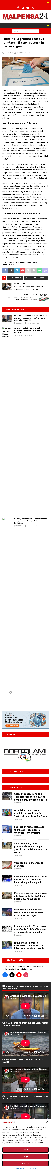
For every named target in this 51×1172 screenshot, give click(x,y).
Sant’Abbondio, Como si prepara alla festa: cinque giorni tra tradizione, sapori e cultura (30, 848)
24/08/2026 (19, 803)
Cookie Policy (18, 1169)
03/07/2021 (19, 526)
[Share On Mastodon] (45, 270)
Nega (25, 1156)
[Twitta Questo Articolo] (11, 270)
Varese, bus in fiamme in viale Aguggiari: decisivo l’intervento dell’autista (28, 330)
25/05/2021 (19, 323)
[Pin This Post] (22, 270)
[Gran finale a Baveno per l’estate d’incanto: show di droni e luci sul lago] (7, 912)
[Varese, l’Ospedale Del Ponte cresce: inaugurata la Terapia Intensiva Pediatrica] (7, 610)
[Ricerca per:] (25, 31)
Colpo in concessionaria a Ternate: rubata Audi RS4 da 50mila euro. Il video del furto (30, 796)
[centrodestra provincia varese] (25, 85)
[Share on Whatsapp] (39, 270)
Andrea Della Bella (23, 53)
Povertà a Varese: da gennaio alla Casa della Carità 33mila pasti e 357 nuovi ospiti (30, 895)
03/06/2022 (19, 335)
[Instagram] (33, 7)
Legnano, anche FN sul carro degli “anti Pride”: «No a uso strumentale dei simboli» (30, 929)
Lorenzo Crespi (32, 526)
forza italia (31, 278)
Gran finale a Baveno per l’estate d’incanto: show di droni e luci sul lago (28, 912)
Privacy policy (31, 1169)
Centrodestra (15, 278)
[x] (23, 7)
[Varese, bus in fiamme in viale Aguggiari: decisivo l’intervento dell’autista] (7, 419)
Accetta (25, 1150)
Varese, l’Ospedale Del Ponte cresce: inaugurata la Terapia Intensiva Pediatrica (30, 520)
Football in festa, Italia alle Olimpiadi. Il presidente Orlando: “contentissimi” (29, 829)
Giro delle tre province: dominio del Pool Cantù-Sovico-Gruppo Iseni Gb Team (30, 813)
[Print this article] (34, 270)
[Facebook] (18, 7)
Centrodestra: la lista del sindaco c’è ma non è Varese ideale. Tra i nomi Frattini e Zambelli (30, 317)
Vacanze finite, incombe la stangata (28, 864)
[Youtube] (28, 7)
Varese (43, 278)
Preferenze (25, 1163)
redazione (30, 335)
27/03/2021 (9, 53)
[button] (47, 1122)
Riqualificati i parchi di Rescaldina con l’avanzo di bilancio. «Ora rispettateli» (29, 945)
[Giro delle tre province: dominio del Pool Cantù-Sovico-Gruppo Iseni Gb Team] (7, 812)
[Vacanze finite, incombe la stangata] (7, 865)
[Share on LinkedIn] (17, 270)
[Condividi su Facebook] (5, 270)
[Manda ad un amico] (28, 270)
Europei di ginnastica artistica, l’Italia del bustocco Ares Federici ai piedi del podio (31, 879)
